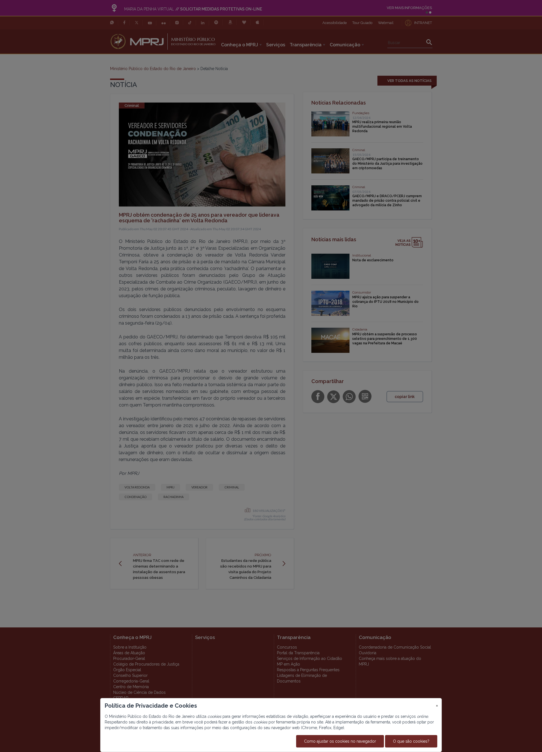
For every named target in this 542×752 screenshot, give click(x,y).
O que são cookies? (411, 741)
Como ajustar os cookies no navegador (340, 741)
